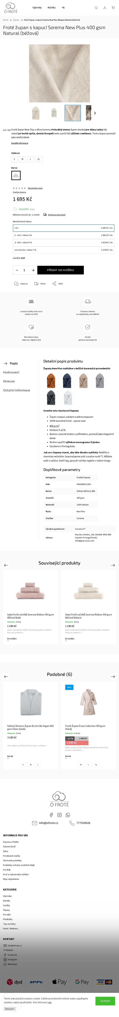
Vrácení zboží (9, 846)
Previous (6, 565)
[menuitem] (37, 7)
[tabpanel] (30, 607)
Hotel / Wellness (10, 928)
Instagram (59, 815)
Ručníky (6, 900)
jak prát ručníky (78, 460)
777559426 (83, 823)
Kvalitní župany (83, 477)
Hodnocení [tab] (11, 372)
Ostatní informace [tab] (16, 390)
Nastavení (9, 1009)
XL (96, 764)
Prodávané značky (11, 856)
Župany (6, 910)
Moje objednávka (11, 879)
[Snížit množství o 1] (17, 270)
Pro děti (7, 914)
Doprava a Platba (11, 842)
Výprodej (7, 896)
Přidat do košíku (60, 270)
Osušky (6, 905)
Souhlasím (105, 1001)
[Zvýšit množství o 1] (33, 270)
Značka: (19, 192)
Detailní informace (19, 143)
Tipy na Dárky (9, 924)
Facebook (51, 815)
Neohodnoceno (35, 188)
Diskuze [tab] (9, 381)
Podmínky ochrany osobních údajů (19, 865)
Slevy (5, 851)
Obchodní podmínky (12, 860)
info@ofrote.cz (48, 823)
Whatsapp (68, 815)
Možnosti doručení (56, 214)
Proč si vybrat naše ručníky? (16, 874)
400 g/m (55, 426)
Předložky (8, 919)
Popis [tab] (14, 363)
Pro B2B (6, 869)
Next (113, 565)
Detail (10, 756)
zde (50, 1002)
